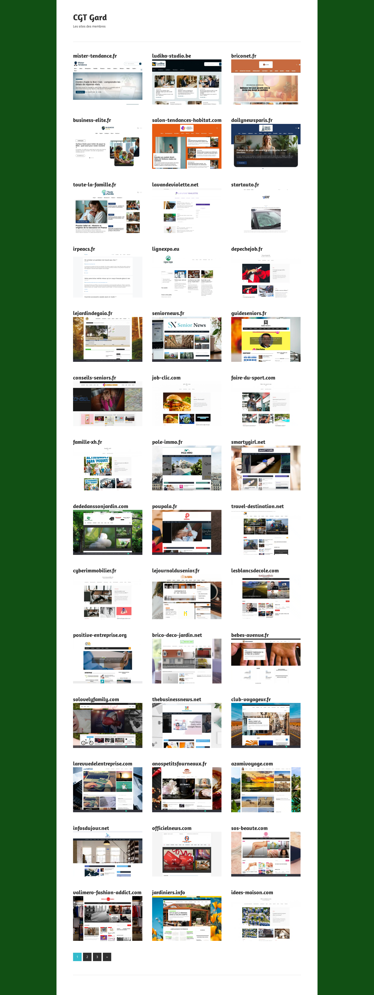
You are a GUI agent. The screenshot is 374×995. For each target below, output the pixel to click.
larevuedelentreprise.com (102, 763)
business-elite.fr (92, 120)
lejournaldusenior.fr (175, 570)
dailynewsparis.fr (252, 120)
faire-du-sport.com (253, 377)
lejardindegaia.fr (92, 313)
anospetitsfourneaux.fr (179, 763)
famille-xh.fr (87, 441)
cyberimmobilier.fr (94, 570)
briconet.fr (243, 55)
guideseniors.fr (248, 313)
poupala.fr (164, 506)
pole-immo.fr (167, 441)
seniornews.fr (168, 313)
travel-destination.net (257, 506)
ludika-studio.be (171, 55)
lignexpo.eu (165, 248)
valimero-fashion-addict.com (107, 892)
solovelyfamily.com (96, 699)
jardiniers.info (168, 892)
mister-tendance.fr (95, 55)
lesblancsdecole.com (255, 570)
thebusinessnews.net (176, 699)
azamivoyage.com (252, 763)
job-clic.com (166, 377)
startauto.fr (245, 184)
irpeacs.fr (84, 248)
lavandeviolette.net (175, 184)
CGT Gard (90, 17)
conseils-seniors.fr (94, 377)
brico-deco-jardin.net (177, 634)
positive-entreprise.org (100, 634)
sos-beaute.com (249, 828)
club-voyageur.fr (251, 699)
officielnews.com (171, 828)
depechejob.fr (247, 248)
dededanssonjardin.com (100, 506)
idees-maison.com (252, 892)
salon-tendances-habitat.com (186, 120)
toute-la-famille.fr (94, 184)
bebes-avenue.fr (250, 634)
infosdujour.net (91, 828)
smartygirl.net (248, 441)
